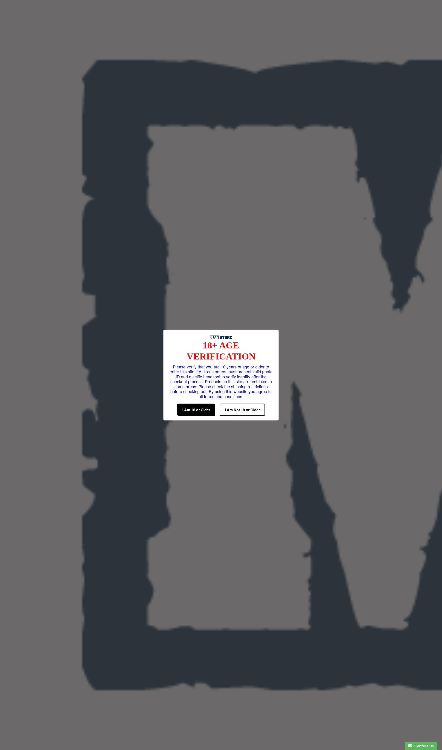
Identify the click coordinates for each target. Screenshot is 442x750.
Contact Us (423, 746)
